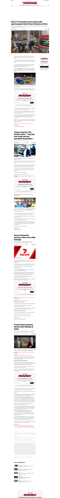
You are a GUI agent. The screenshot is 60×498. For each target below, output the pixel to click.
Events (30, 5)
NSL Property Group (20, 426)
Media (20, 5)
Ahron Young (24, 425)
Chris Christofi (20, 425)
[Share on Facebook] (32, 142)
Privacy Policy (30, 385)
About (37, 5)
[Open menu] (11, 5)
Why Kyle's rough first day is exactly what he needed (25, 355)
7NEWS (31, 261)
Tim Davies (19, 229)
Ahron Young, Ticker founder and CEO (19, 412)
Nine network (19, 159)
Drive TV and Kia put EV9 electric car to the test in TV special (25, 123)
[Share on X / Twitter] (33, 142)
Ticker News (15, 349)
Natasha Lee (16, 244)
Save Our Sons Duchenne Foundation (29, 426)
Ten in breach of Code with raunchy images (23, 300)
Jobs (35, 5)
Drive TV (22, 126)
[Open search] (48, 5)
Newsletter (47, 0)
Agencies (23, 5)
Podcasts (33, 5)
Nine (14, 126)
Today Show (15, 229)
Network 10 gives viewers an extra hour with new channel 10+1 (26, 480)
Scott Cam (17, 126)
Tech (28, 5)
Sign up (32, 102)
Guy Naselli (31, 425)
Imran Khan (15, 425)
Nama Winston (17, 142)
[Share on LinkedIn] (35, 142)
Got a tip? (44, 0)
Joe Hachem (28, 425)
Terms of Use (26, 385)
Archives (40, 5)
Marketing (26, 5)
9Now (20, 126)
